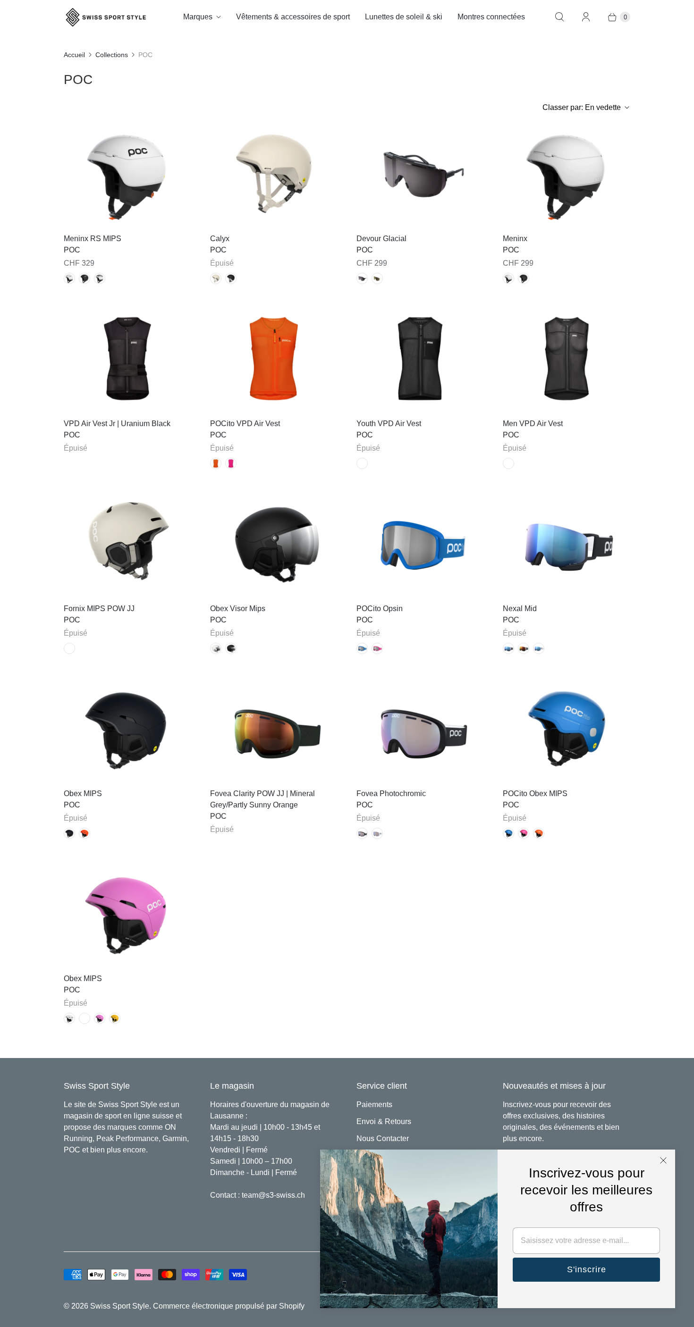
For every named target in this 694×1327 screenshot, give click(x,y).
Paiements (374, 1104)
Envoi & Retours (383, 1121)
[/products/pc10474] (566, 729)
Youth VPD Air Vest (388, 424)
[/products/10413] (127, 544)
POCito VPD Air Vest (245, 424)
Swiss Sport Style (119, 1306)
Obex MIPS (83, 793)
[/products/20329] (420, 359)
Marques (197, 17)
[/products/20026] (274, 359)
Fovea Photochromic (391, 793)
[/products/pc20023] (127, 359)
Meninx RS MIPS (92, 239)
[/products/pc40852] (566, 544)
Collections (111, 55)
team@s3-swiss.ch (273, 1195)
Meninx (515, 239)
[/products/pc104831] (274, 174)
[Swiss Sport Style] (106, 17)
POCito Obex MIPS (535, 793)
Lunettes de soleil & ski (403, 17)
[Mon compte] (586, 17)
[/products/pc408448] (420, 729)
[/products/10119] (274, 544)
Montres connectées (491, 17)
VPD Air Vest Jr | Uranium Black (117, 424)
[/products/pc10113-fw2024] (127, 729)
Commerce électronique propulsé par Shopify (229, 1306)
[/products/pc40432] (274, 729)
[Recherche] (559, 17)
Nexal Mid (520, 609)
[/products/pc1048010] (127, 174)
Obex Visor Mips (237, 609)
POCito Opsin (379, 609)
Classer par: (581, 107)
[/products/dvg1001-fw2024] (420, 174)
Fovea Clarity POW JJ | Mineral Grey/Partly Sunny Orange (262, 799)
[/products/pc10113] (127, 914)
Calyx (219, 239)
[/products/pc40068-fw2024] (420, 544)
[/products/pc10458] (566, 174)
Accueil (74, 55)
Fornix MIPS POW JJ (99, 609)
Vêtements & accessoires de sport (293, 17)
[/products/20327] (566, 359)
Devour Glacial (381, 239)
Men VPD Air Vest (533, 424)
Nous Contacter (382, 1138)
